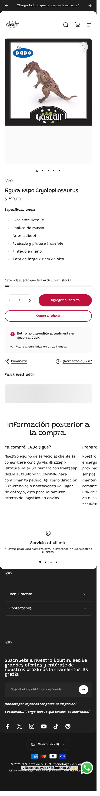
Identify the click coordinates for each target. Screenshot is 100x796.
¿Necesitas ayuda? (77, 361)
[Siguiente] (90, 5)
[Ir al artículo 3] (48, 171)
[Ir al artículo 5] (59, 171)
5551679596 (47, 474)
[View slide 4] (57, 562)
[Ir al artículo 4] (54, 171)
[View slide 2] (45, 562)
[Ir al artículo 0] (37, 171)
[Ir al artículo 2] (43, 171)
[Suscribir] (83, 689)
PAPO (9, 181)
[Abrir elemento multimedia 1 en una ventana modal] (83, 47)
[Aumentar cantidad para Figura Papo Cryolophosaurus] (30, 300)
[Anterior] (6, 5)
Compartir (19, 361)
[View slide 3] (51, 562)
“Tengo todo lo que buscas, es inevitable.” (48, 5)
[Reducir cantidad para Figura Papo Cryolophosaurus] (10, 300)
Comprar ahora (48, 316)
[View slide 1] (40, 562)
